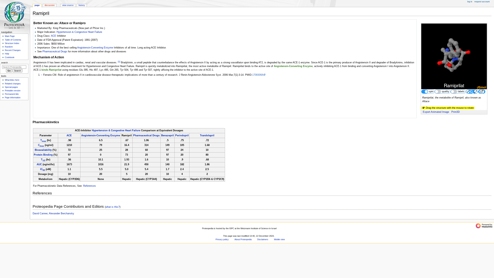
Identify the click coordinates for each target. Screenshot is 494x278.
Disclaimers (262, 239)
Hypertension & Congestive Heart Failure (79, 32)
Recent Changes (13, 50)
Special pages (11, 87)
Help (7, 54)
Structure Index (12, 43)
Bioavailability (43, 150)
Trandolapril (207, 135)
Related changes (13, 83)
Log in (469, 1)
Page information (12, 97)
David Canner (40, 213)
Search (4, 62)
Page (37, 5)
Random (9, 47)
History (82, 5)
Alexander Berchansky (61, 213)
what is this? (113, 206)
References (89, 186)
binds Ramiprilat (51, 70)
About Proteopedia (243, 239)
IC (42, 169)
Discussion (50, 5)
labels (461, 91)
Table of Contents (13, 40)
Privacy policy (222, 239)
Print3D (455, 112)
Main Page (10, 36)
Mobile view (279, 239)
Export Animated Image (436, 112)
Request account (482, 1)
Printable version (12, 90)
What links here (12, 80)
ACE (53, 36)
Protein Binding (43, 154)
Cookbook (9, 57)
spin (431, 91)
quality (445, 91)
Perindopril (182, 135)
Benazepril (167, 135)
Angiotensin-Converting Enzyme (95, 47)
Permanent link (12, 94)
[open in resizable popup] (481, 92)
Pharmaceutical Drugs (54, 51)
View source (68, 5)
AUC (39, 164)
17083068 (257, 75)
